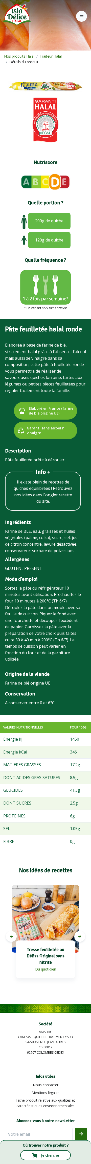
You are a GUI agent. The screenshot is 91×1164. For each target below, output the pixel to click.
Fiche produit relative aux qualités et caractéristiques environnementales (45, 1103)
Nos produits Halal (19, 56)
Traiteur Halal (51, 56)
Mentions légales (45, 1092)
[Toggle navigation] (81, 16)
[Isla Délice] (15, 16)
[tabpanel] (45, 936)
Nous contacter (45, 1084)
